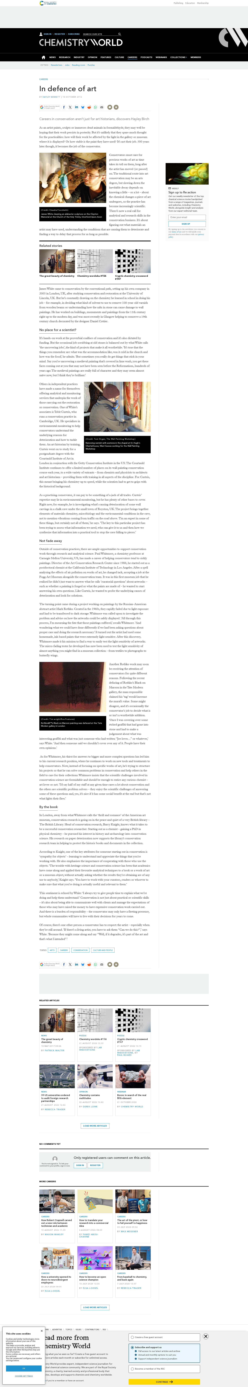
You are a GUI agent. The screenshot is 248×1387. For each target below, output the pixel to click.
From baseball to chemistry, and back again (132, 1278)
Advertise (57, 1329)
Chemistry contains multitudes (89, 1096)
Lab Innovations (90, 1048)
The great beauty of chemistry (56, 276)
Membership (203, 3)
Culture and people (103, 950)
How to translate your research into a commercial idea (93, 1223)
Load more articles (95, 1126)
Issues (78, 1329)
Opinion (83, 1092)
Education (190, 3)
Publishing (178, 3)
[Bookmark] (116, 107)
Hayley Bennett (52, 97)
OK (23, 1368)
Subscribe (74, 34)
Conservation (80, 950)
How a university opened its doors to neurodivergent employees (56, 1279)
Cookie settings (24, 1376)
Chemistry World (132, 1106)
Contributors (92, 1329)
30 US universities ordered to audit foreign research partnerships (55, 1098)
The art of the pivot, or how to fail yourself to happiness (132, 1221)
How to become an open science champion (92, 1278)
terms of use (177, 232)
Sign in (80, 1165)
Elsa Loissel (52, 1291)
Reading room (78, 65)
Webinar (121, 1092)
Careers (43, 79)
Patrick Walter (54, 1050)
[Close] (42, 1331)
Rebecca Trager (55, 1109)
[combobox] (101, 34)
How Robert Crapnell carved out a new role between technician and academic (56, 1223)
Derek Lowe (90, 1106)
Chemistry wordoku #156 (91, 276)
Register (60, 34)
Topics (68, 1329)
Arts (52, 950)
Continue (162, 1382)
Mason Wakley (54, 1234)
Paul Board (124, 1055)
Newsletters (56, 65)
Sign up (186, 224)
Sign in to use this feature (137, 100)
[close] (150, 100)
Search (120, 34)
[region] (23, 1356)
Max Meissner (129, 1231)
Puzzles (91, 65)
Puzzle (82, 1036)
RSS (104, 1329)
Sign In (47, 34)
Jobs (67, 65)
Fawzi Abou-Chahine (88, 1235)
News (44, 1036)
